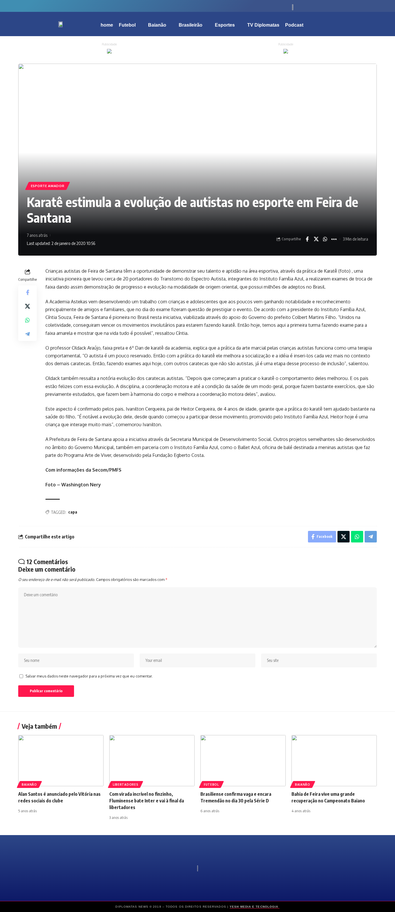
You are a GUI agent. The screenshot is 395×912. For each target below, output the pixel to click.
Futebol (211, 784)
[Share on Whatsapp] (325, 239)
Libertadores (125, 784)
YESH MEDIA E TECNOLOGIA (254, 906)
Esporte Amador (47, 186)
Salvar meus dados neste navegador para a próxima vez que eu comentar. (89, 676)
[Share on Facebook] (307, 239)
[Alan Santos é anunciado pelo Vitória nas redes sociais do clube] (61, 760)
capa (72, 511)
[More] (334, 239)
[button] (354, 24)
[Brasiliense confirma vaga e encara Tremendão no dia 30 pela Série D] (243, 760)
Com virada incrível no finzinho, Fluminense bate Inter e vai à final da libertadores (146, 800)
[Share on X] (316, 239)
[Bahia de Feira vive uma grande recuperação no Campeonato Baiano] (334, 760)
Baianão (29, 784)
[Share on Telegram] (27, 334)
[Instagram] (102, 5)
